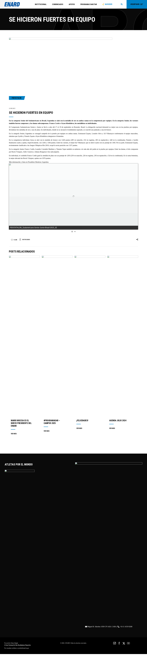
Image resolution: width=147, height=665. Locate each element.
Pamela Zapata (29, 136)
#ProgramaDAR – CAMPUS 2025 (52, 437)
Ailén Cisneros (28, 152)
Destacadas (26, 255)
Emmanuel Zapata (84, 133)
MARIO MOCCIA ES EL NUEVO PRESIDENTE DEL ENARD (21, 439)
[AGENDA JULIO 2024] (122, 352)
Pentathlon (16, 98)
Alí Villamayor (109, 133)
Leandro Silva (97, 133)
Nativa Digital (14, 659)
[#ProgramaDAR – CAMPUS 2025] (57, 352)
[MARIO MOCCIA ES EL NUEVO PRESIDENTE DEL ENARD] (24, 352)
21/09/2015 (12, 108)
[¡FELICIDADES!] (89, 352)
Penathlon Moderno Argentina (38, 162)
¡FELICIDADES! (82, 436)
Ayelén (20, 136)
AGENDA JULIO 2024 (117, 436)
